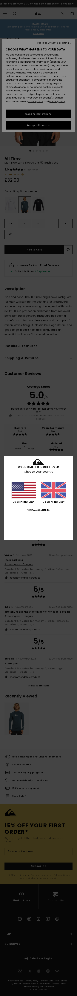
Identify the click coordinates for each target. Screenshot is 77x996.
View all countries (38, 509)
